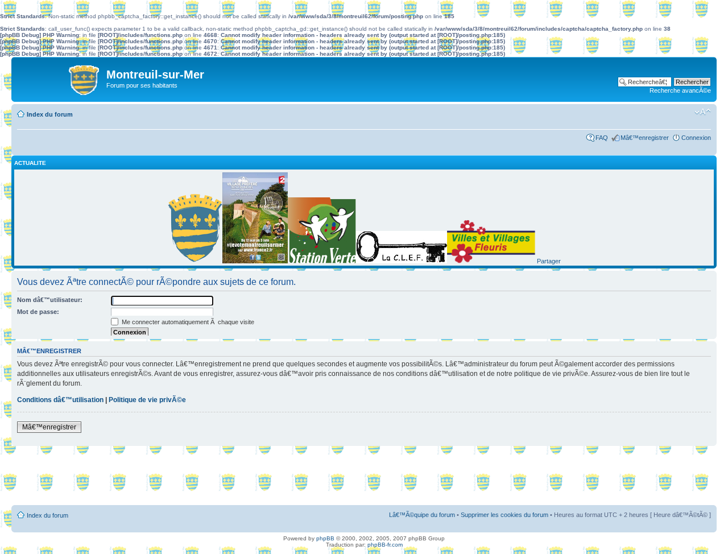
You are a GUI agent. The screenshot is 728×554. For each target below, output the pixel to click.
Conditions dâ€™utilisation (60, 400)
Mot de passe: (38, 311)
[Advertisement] (364, 476)
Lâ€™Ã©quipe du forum (422, 514)
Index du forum (50, 114)
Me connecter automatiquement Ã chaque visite (187, 322)
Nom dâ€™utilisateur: (49, 299)
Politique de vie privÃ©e (147, 400)
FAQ (601, 137)
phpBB (325, 538)
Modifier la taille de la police (702, 112)
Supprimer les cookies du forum (504, 514)
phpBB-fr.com (385, 544)
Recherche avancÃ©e (680, 90)
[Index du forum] (60, 77)
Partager (549, 261)
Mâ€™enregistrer (645, 137)
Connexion (696, 137)
